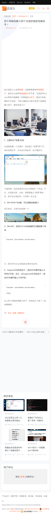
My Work (27, 2)
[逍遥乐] (9, 8)
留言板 (30, 496)
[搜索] (38, 8)
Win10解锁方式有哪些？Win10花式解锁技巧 (23, 332)
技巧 (32, 97)
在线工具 (12, 2)
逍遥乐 (12, 509)
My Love (19, 2)
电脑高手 (25, 93)
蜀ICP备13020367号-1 (32, 509)
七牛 (40, 511)
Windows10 (11, 28)
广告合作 (5, 496)
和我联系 (22, 496)
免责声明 (14, 496)
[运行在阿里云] (26, 511)
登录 (22, 476)
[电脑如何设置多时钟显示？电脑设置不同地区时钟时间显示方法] (14, 435)
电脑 (21, 89)
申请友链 (38, 496)
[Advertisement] (25, 58)
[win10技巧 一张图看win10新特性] (37, 435)
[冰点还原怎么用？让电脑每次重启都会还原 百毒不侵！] (14, 405)
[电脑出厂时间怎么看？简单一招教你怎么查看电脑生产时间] (37, 405)
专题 (33, 2)
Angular (4, 2)
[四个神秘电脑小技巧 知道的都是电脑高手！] (25, 122)
